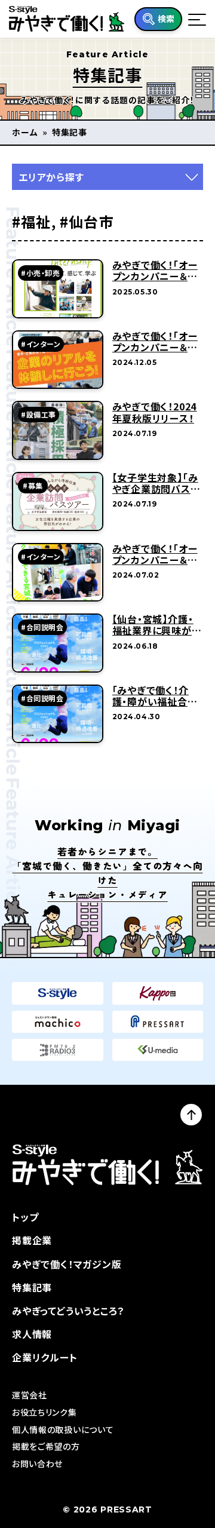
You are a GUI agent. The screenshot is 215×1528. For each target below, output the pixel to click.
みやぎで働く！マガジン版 (67, 1264)
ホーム (25, 132)
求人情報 (32, 1334)
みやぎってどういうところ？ (68, 1310)
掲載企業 (32, 1240)
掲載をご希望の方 (46, 1446)
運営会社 (29, 1395)
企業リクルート (45, 1357)
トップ (25, 1217)
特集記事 (32, 1287)
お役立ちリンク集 (44, 1412)
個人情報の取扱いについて (62, 1429)
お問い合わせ (37, 1463)
